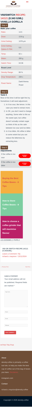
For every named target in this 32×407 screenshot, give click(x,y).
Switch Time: (6, 63)
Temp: (3, 54)
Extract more (24, 156)
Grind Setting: (6, 41)
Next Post (28, 266)
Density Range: (7, 72)
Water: (3, 58)
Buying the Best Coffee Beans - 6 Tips (10, 182)
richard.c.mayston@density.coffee (14, 390)
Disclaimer (14, 372)
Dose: (3, 37)
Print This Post (8, 345)
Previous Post (4, 266)
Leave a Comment (9, 254)
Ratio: (3, 32)
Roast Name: (6, 83)
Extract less (24, 164)
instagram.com (7, 378)
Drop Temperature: (8, 77)
